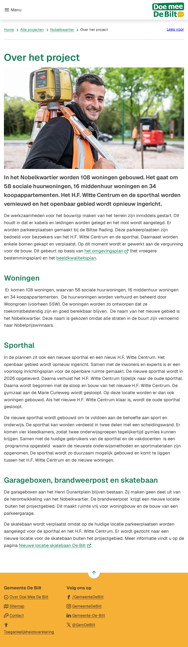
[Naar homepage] (104, 10)
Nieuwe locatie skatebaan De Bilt (55, 545)
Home (9, 29)
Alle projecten (32, 29)
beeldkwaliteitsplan (76, 258)
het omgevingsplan (106, 251)
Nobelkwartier (62, 29)
